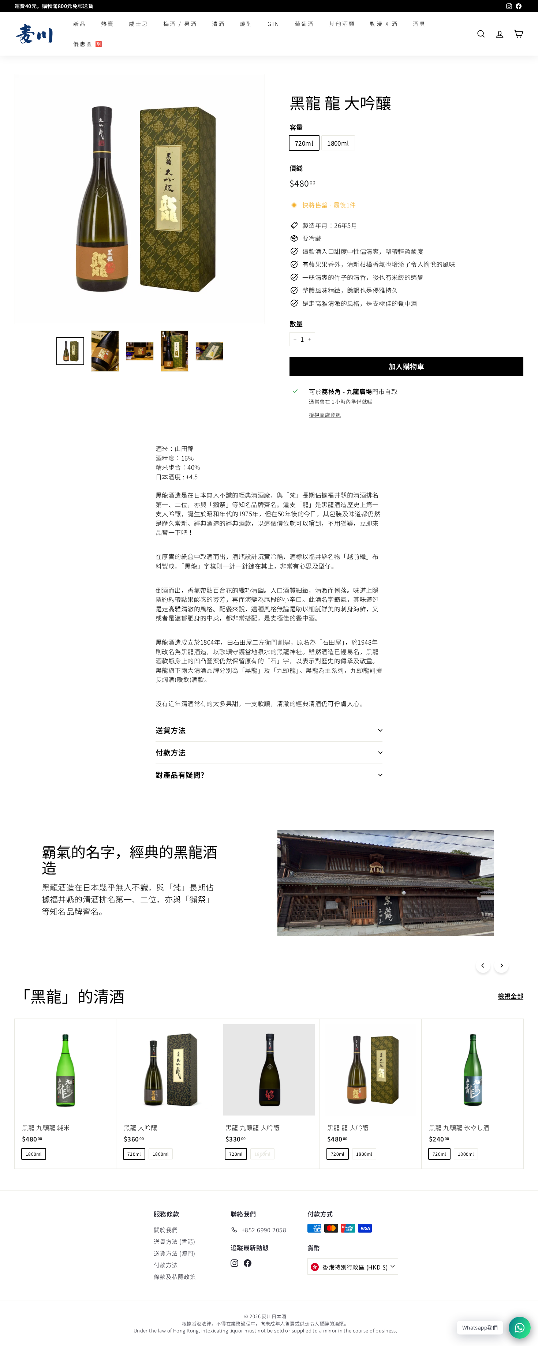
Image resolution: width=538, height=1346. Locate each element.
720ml (304, 142)
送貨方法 (171, 730)
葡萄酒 (304, 23)
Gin (274, 23)
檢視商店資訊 (325, 414)
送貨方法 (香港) (174, 1241)
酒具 (419, 23)
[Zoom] (140, 199)
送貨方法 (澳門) (174, 1253)
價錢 (296, 168)
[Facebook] (247, 1262)
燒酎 (246, 23)
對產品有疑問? (180, 774)
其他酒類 (342, 23)
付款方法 (171, 752)
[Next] (501, 965)
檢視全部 (510, 995)
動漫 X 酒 (384, 23)
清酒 (218, 23)
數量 (296, 323)
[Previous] (483, 965)
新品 (79, 23)
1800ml (338, 142)
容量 (296, 127)
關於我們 (166, 1229)
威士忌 (139, 23)
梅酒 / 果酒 (180, 23)
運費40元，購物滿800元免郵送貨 (54, 6)
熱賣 (107, 23)
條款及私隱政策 (175, 1276)
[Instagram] (234, 1262)
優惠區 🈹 (88, 44)
